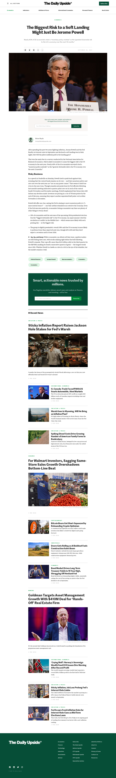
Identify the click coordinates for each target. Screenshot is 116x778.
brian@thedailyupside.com (43, 141)
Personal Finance (87, 10)
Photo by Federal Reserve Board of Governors (81, 112)
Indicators (26, 10)
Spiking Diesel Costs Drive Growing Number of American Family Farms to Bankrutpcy (68, 436)
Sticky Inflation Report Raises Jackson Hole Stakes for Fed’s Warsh (57, 327)
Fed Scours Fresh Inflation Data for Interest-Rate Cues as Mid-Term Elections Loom (67, 712)
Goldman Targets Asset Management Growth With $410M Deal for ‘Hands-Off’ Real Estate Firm (56, 599)
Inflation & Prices (44, 10)
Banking (31, 590)
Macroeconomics (67, 259)
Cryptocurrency (56, 520)
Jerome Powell (51, 259)
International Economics (65, 10)
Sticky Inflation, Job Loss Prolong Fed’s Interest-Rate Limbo (69, 689)
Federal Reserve (35, 259)
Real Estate (105, 10)
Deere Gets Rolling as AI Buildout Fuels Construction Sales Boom (69, 547)
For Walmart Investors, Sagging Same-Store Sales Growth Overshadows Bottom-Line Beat (57, 464)
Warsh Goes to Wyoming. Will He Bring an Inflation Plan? (69, 412)
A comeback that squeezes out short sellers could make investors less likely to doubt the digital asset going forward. (68, 530)
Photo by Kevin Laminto (75, 368)
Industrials (55, 543)
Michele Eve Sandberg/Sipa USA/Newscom (78, 507)
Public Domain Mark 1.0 (101, 112)
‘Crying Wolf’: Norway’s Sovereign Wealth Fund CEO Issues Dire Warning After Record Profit (68, 665)
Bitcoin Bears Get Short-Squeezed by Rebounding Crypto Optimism (68, 524)
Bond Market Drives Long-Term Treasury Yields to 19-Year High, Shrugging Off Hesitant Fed (66, 571)
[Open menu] (13, 3)
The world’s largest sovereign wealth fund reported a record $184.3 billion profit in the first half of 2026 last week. (68, 672)
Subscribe (76, 126)
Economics (10, 10)
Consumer (31, 456)
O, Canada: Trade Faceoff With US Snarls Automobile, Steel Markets (67, 390)
